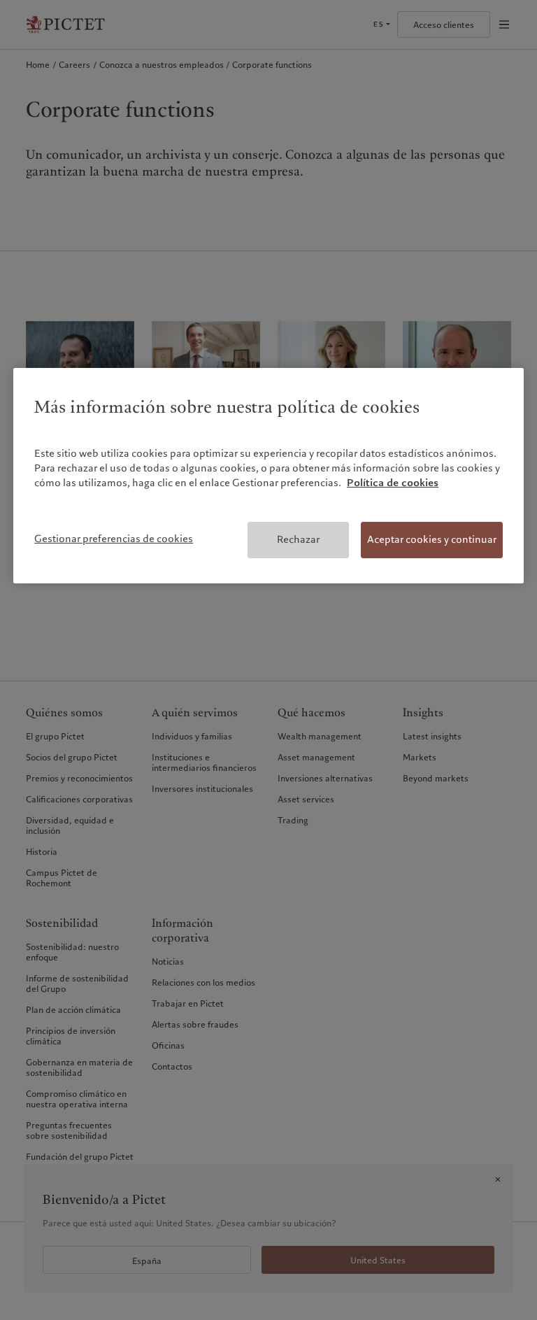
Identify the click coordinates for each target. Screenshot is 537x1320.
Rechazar (298, 539)
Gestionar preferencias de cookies (113, 539)
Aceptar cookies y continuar (431, 539)
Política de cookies (392, 483)
